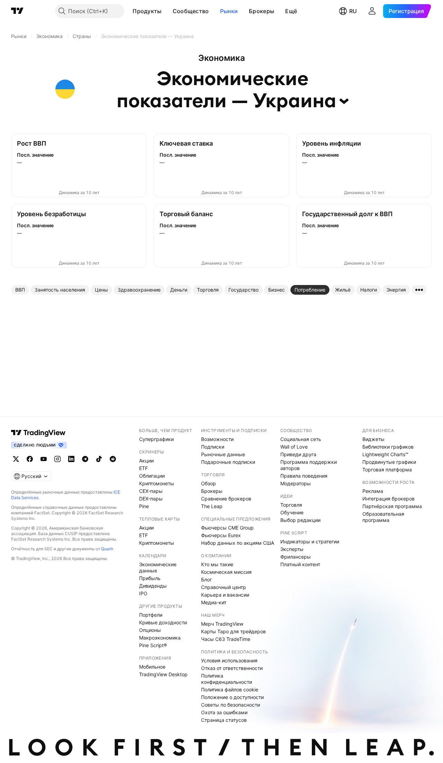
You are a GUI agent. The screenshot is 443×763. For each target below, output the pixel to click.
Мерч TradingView (222, 624)
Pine (144, 506)
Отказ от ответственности (232, 668)
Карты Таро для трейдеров (233, 631)
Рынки (229, 11)
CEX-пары (151, 491)
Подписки (212, 447)
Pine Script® (153, 645)
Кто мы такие (217, 564)
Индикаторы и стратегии (309, 541)
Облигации (152, 476)
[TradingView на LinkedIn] (71, 459)
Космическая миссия (226, 572)
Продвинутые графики (389, 462)
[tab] (20, 290)
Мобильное (152, 667)
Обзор (208, 483)
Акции (146, 460)
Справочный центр (223, 587)
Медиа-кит (213, 602)
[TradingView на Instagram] (57, 459)
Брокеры (261, 11)
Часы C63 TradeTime (225, 639)
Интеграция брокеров (388, 499)
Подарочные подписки (228, 462)
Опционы (150, 630)
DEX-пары (151, 499)
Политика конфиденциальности (226, 679)
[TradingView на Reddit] (113, 459)
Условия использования (229, 660)
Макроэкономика (160, 638)
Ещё (291, 11)
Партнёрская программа (392, 506)
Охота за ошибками (224, 712)
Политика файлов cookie (229, 689)
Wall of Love (294, 447)
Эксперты (292, 549)
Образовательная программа (383, 517)
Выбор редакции (300, 520)
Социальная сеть (300, 439)
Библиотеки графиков (388, 447)
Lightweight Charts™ (385, 454)
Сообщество (191, 11)
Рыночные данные (223, 454)
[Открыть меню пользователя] (372, 11)
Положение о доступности (232, 697)
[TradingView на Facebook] (30, 459)
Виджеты (373, 439)
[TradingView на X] (16, 459)
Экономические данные (158, 567)
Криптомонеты (156, 483)
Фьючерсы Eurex (221, 535)
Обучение (292, 512)
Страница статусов (224, 720)
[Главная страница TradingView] (17, 11)
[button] (167, 11)
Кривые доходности (163, 622)
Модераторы (295, 483)
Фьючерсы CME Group (227, 528)
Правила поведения (303, 476)
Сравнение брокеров (226, 499)
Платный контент (300, 564)
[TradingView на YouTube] (43, 459)
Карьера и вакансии (225, 595)
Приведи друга (298, 454)
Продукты (147, 11)
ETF (143, 468)
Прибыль (150, 578)
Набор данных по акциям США (237, 543)
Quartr (107, 548)
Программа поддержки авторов (308, 465)
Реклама (372, 491)
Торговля (291, 505)
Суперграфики (156, 439)
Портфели (150, 615)
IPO (143, 593)
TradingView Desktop (163, 674)
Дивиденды (153, 586)
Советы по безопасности (230, 705)
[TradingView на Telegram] (85, 459)
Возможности (217, 439)
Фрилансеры (295, 557)
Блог (206, 579)
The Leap (212, 506)
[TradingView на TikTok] (99, 459)
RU (353, 11)
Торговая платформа (387, 469)
